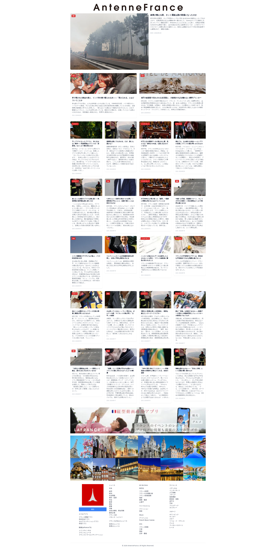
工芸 (140, 529)
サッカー (172, 517)
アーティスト (143, 518)
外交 (110, 500)
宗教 (110, 508)
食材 (140, 498)
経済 (110, 491)
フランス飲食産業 (145, 495)
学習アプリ (82, 523)
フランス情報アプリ (86, 517)
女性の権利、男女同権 (116, 511)
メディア (172, 495)
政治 (110, 493)
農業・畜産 (143, 500)
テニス (171, 523)
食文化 (141, 488)
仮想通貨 (172, 497)
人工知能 (172, 492)
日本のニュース (114, 524)
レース (171, 527)
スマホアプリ (83, 514)
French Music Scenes (146, 520)
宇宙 (170, 503)
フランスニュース (85, 533)
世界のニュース (114, 526)
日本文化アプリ (84, 519)
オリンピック (174, 514)
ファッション (143, 509)
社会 (110, 488)
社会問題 (112, 495)
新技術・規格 (174, 499)
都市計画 (112, 513)
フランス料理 (143, 491)
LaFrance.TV (86, 527)
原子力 (171, 501)
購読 (92, 509)
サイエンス (173, 485)
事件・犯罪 (113, 498)
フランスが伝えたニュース (118, 521)
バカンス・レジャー (116, 517)
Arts (140, 524)
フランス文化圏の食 (146, 493)
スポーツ (172, 511)
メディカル (173, 488)
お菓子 (141, 502)
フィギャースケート (176, 525)
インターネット (174, 490)
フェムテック (174, 505)
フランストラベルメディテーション (91, 535)
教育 (110, 502)
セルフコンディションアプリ (89, 521)
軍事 (110, 506)
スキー (171, 519)
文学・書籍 (143, 533)
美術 (140, 531)
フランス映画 (143, 527)
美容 (140, 511)
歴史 (110, 504)
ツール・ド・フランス (177, 521)
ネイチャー (173, 508)
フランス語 (113, 515)
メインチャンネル (85, 530)
